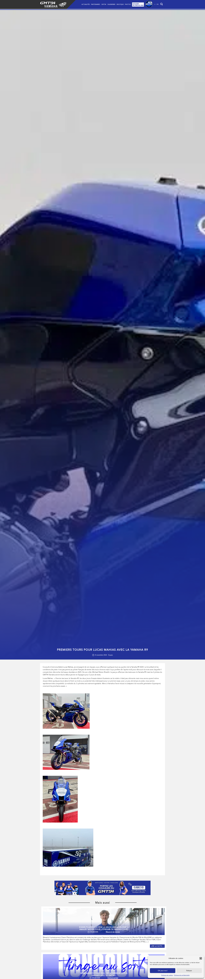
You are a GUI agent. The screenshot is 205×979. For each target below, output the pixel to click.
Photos (128, 4)
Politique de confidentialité (182, 975)
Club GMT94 (149, 4)
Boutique (120, 4)
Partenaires (95, 4)
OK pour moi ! (163, 971)
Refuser (189, 971)
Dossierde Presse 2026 (138, 4)
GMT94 (103, 4)
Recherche (162, 4)
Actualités (86, 4)
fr (158, 4)
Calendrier (111, 4)
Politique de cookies (167, 975)
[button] (201, 958)
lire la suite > (157, 946)
